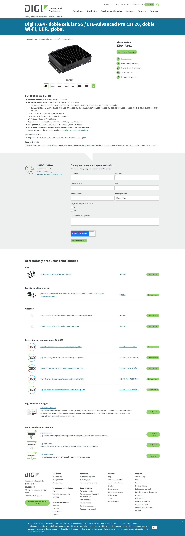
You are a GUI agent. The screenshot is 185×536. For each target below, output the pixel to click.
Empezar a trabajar (153, 412)
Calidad (138, 510)
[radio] (115, 207)
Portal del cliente (86, 491)
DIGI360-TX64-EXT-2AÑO (128, 347)
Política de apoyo (86, 503)
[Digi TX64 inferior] (86, 85)
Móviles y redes (85, 480)
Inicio (27, 17)
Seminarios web (113, 501)
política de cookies (35, 529)
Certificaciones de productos (131, 68)
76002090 (122, 326)
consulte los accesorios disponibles (75, 130)
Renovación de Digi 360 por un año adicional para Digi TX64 (61, 368)
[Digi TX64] (46, 85)
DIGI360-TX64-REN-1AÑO (128, 368)
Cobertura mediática (142, 501)
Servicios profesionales (88, 483)
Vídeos (110, 498)
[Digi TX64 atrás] (59, 85)
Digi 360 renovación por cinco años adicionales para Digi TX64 (62, 389)
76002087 (122, 274)
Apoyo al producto (127, 72)
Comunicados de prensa (144, 507)
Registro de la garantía (88, 509)
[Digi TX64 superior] (79, 85)
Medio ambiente (141, 486)
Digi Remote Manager (87, 145)
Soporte (142, 11)
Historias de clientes (115, 480)
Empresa (153, 11)
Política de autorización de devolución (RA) (89, 495)
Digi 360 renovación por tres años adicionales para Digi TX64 (62, 379)
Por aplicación (58, 480)
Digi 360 (51, 145)
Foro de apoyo (85, 500)
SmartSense (57, 511)
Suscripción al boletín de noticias (37, 502)
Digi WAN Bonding (47, 454)
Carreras (138, 483)
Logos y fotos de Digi (115, 483)
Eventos (111, 486)
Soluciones (78, 11)
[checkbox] (115, 209)
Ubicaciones (139, 498)
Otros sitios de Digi (142, 504)
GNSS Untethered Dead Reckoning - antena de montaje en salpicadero (66, 315)
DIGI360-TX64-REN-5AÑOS (128, 389)
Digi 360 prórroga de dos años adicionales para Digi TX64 (61, 347)
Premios (138, 480)
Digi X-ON (56, 497)
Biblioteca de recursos (116, 492)
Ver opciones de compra (127, 52)
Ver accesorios (126, 59)
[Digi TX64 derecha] (73, 85)
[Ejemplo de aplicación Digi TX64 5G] (93, 85)
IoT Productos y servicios (39, 17)
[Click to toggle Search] (158, 4)
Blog (117, 4)
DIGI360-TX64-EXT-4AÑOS (128, 357)
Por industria (57, 477)
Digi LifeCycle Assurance (61, 494)
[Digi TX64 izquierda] (66, 85)
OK (154, 527)
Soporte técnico (86, 488)
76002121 (122, 295)
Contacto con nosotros (129, 77)
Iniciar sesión (125, 4)
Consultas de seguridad (33, 496)
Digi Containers (45, 433)
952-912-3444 (30, 487)
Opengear (56, 505)
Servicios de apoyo (87, 506)
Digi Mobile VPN (46, 443)
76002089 (122, 315)
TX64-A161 (60, 17)
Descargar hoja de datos (129, 63)
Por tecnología (58, 483)
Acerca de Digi (140, 477)
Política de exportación (143, 489)
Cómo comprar (137, 4)
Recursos (129, 11)
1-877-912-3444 (30, 484)
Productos (92, 11)
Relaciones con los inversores (146, 492)
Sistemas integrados (87, 477)
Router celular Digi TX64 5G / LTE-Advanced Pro (56, 39)
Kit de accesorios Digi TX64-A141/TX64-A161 (56, 274)
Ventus (55, 514)
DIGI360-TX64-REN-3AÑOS (128, 379)
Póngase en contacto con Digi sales (36, 491)
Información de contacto (34, 481)
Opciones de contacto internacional (49, 174)
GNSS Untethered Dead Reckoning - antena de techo (59, 326)
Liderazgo (138, 495)
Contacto (149, 4)
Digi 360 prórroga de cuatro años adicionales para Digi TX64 (62, 357)
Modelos (52, 17)
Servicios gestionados (111, 11)
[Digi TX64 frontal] (52, 85)
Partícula (56, 508)
